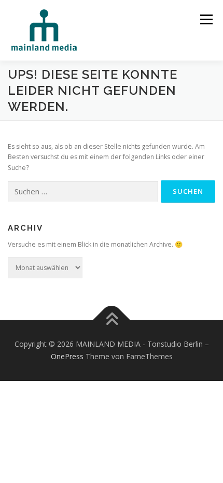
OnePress (67, 356)
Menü (205, 19)
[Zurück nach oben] (111, 320)
